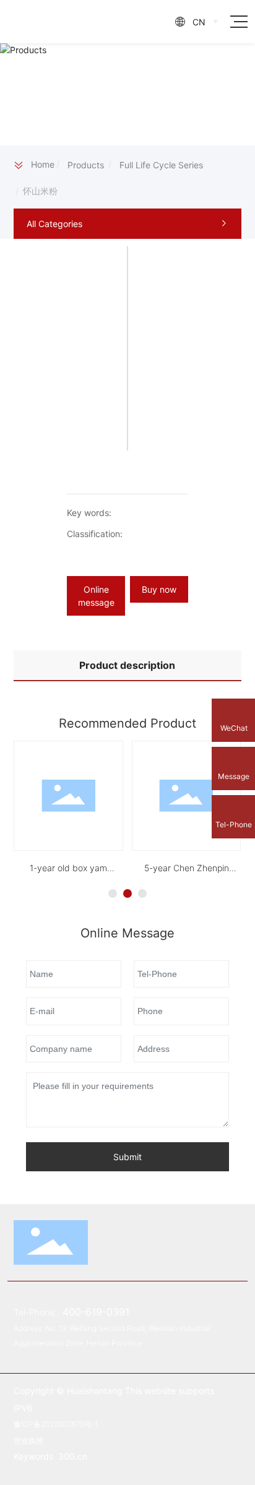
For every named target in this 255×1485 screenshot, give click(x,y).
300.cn (72, 1456)
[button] (112, 893)
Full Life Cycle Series (161, 165)
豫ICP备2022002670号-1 (56, 1424)
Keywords (35, 1456)
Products (85, 165)
